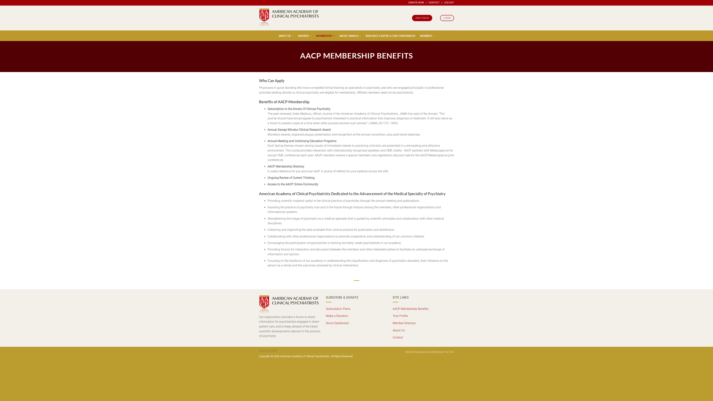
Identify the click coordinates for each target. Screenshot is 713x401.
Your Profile (400, 316)
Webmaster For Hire (442, 352)
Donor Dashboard (337, 323)
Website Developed (416, 352)
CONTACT (434, 2)
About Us (285, 35)
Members (426, 35)
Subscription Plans (338, 309)
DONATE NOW (416, 2)
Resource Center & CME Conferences (390, 35)
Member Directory (404, 323)
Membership (324, 35)
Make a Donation (337, 316)
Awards (303, 35)
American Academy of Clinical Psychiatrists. (305, 356)
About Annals (348, 35)
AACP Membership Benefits (411, 309)
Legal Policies (268, 351)
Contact (398, 337)
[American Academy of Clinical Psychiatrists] (289, 18)
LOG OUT (449, 2)
